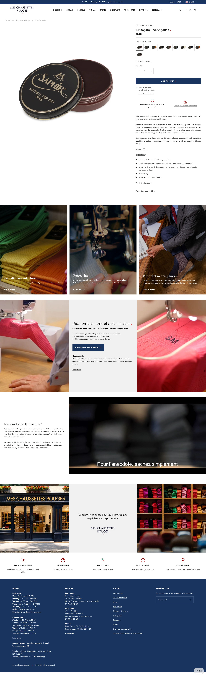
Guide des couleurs (143, 61)
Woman (92, 10)
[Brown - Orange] (197, 47)
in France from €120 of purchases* (152, 105)
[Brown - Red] (139, 47)
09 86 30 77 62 (71, 619)
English (192, 2)
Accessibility (127, 629)
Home (7, 20)
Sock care (117, 620)
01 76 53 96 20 (71, 604)
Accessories (129, 10)
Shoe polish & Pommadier (37, 20)
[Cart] (195, 10)
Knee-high (57, 10)
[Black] (146, 47)
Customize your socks (87, 348)
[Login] (190, 10)
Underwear (115, 10)
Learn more (76, 369)
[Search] (180, 10)
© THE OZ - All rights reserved (45, 665)
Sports (103, 10)
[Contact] (185, 10)
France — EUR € (175, 2)
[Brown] (154, 47)
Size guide (117, 615)
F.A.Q (115, 624)
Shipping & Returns (120, 611)
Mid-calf (69, 10)
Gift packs (143, 10)
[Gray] (190, 47)
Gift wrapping (185, 106)
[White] (183, 47)
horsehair (152, 177)
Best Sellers (117, 606)
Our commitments (120, 597)
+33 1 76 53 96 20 (83, 629)
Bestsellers (157, 10)
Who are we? (118, 593)
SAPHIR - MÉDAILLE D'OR (144, 25)
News (115, 602)
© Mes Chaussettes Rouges (21, 665)
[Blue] (176, 47)
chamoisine (174, 163)
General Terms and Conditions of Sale (127, 633)
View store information (146, 94)
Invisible (81, 10)
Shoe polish (24, 20)
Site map (116, 629)
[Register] (190, 600)
